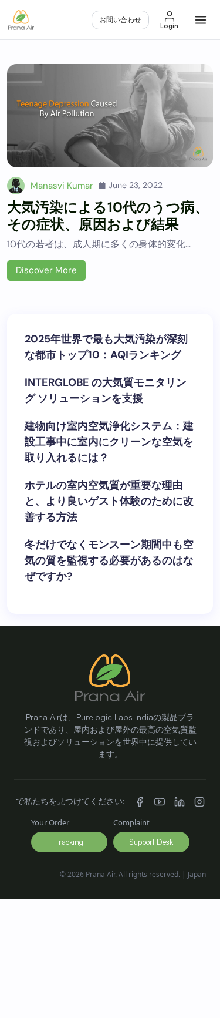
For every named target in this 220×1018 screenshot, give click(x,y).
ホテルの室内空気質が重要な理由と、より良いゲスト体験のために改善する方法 (109, 501)
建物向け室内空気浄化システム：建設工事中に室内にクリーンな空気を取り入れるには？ (109, 442)
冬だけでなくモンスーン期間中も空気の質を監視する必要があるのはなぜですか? (109, 560)
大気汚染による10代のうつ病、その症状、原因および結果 (108, 215)
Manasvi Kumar (62, 185)
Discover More (46, 270)
